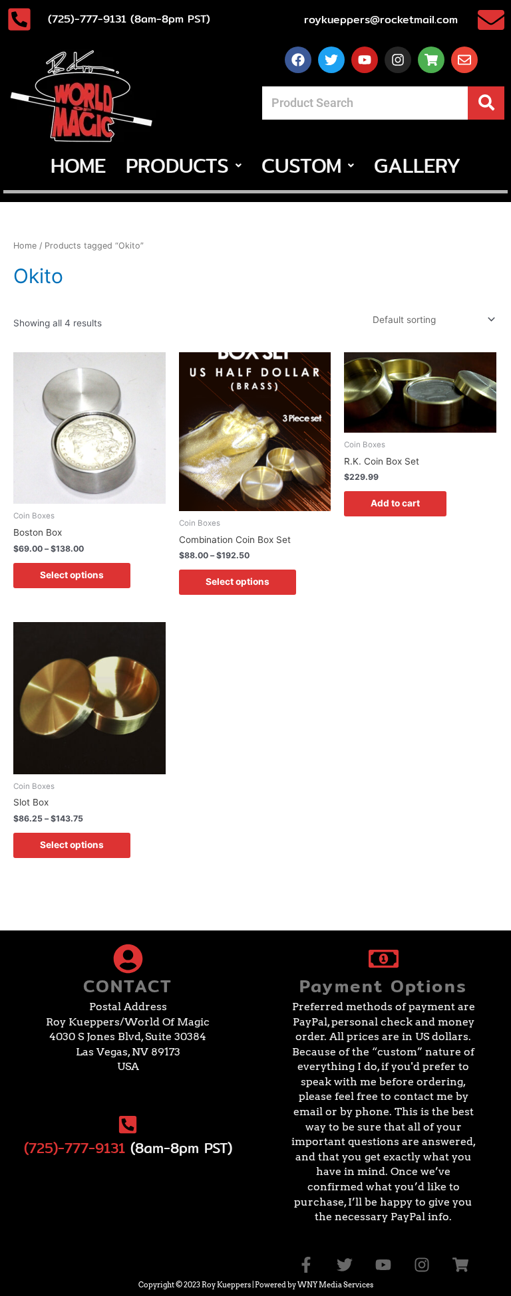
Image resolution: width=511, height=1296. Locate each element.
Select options (72, 575)
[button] (184, 165)
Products (177, 165)
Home (78, 165)
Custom (301, 165)
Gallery (417, 165)
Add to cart (395, 503)
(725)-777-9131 (74, 1148)
